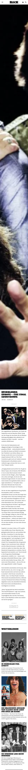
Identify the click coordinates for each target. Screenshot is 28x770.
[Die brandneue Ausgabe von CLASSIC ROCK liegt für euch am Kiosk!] (14, 691)
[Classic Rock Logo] (14, 2)
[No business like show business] (14, 737)
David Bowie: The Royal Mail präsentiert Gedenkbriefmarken (8, 618)
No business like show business (12, 755)
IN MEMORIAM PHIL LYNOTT (10, 665)
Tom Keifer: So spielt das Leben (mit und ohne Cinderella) (20, 618)
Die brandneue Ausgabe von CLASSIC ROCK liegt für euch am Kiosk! (13, 710)
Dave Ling (4, 399)
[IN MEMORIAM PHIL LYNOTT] (14, 647)
